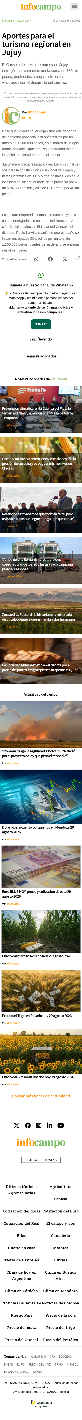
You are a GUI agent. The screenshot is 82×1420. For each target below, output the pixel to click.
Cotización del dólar (21, 1211)
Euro (20, 1364)
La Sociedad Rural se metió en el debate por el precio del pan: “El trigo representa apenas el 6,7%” (40, 667)
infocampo (13, 425)
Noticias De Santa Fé (21, 1302)
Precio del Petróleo (60, 1339)
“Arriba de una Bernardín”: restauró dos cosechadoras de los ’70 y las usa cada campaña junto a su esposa (37, 564)
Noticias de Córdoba (60, 1302)
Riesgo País (21, 1315)
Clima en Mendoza (60, 1290)
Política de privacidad (41, 1160)
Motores (60, 1247)
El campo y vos (60, 1223)
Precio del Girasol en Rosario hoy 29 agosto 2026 (38, 1076)
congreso (38, 1356)
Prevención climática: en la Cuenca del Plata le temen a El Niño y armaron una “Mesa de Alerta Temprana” (37, 413)
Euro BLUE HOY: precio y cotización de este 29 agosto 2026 (36, 894)
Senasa (60, 1198)
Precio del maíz (21, 1327)
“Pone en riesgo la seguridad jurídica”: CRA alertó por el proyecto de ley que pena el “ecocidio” (38, 753)
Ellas (21, 1235)
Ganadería (60, 1235)
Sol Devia (13, 626)
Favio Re (12, 526)
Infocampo (8, 20)
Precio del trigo (60, 1327)
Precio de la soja (60, 1315)
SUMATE (41, 324)
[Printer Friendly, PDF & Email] (77, 260)
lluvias (60, 1259)
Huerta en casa (21, 1247)
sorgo (37, 1372)
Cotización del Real (21, 1223)
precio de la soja (16, 1372)
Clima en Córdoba (21, 1290)
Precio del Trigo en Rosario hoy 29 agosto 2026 (36, 1015)
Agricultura (60, 1186)
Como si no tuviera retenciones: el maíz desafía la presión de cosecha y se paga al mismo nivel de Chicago (39, 463)
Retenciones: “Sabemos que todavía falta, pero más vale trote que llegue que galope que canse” (38, 516)
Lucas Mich (14, 576)
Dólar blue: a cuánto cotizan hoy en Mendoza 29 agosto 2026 (38, 829)
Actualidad (23, 20)
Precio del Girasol (21, 1339)
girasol (72, 1364)
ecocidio (65, 1356)
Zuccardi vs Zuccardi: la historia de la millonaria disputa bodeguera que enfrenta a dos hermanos (38, 617)
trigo (59, 1364)
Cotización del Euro (60, 1211)
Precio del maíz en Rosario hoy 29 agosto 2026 (36, 955)
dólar (8, 1364)
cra (52, 1356)
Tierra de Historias (21, 1259)
